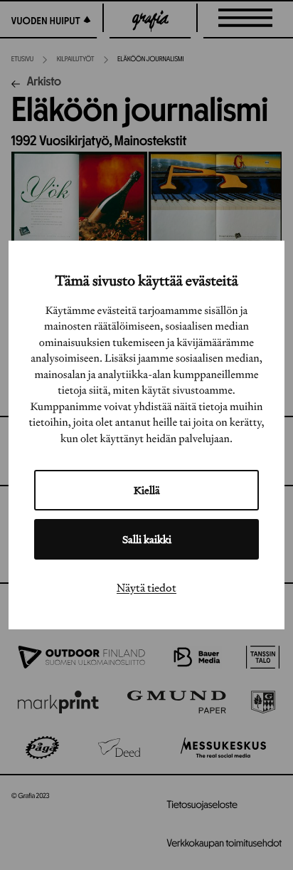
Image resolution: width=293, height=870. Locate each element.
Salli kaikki (146, 539)
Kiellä (147, 490)
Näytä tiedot (146, 587)
